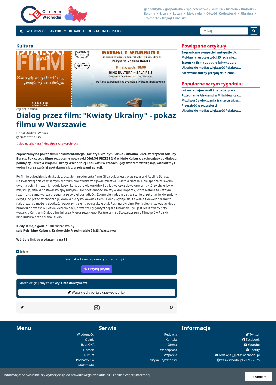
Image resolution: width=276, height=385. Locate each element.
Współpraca (168, 350)
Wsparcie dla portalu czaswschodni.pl (98, 292)
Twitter (255, 334)
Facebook (253, 340)
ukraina (23, 143)
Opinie (89, 340)
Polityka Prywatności (162, 360)
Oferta (93, 31)
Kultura (89, 355)
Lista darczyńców (74, 283)
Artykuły (58, 31)
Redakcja (76, 31)
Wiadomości (36, 31)
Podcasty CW (85, 360)
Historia (88, 350)
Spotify (255, 350)
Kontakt (171, 340)
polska (56, 143)
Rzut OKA (87, 345)
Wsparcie (170, 355)
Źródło (23, 251)
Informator (112, 31)
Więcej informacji (137, 375)
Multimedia (86, 365)
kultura (36, 143)
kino (46, 143)
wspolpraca (70, 143)
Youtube (254, 345)
